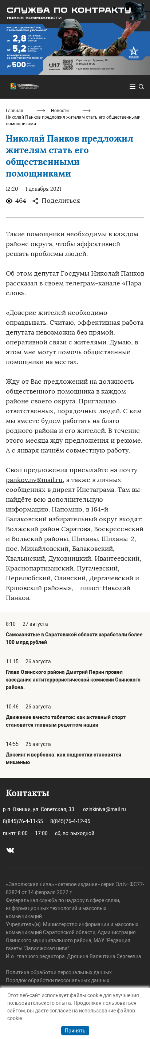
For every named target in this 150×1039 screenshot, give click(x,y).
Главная (14, 110)
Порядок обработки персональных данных (57, 980)
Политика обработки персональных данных (59, 972)
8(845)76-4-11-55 (23, 821)
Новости (60, 110)
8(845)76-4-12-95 (70, 821)
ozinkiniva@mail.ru (104, 809)
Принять (75, 1031)
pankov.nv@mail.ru (34, 480)
